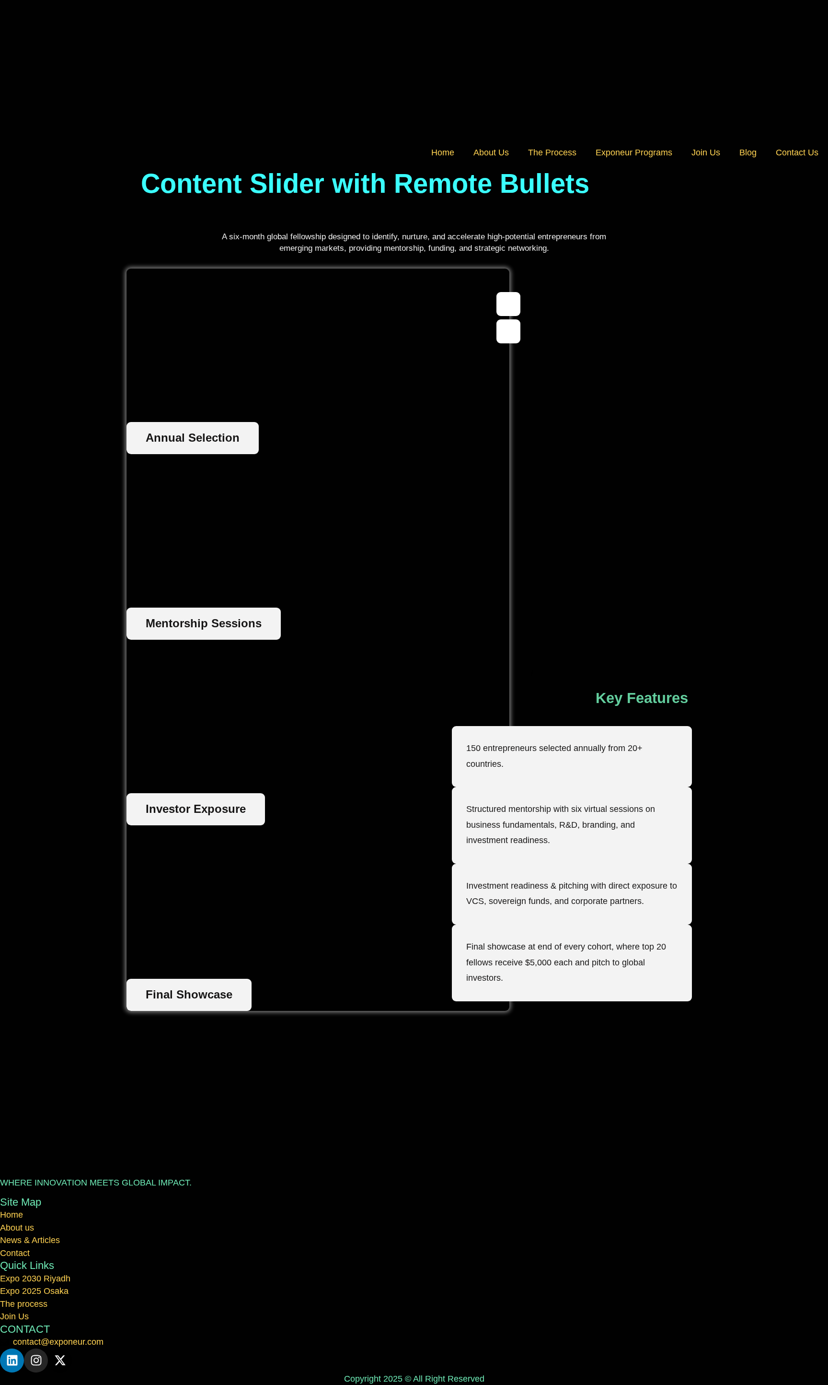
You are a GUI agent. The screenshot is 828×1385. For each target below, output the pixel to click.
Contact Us (797, 152)
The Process (552, 152)
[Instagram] (36, 1361)
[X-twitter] (60, 1361)
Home (442, 152)
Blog (748, 152)
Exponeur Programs (634, 152)
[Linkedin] (12, 1361)
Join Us (705, 152)
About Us (491, 152)
